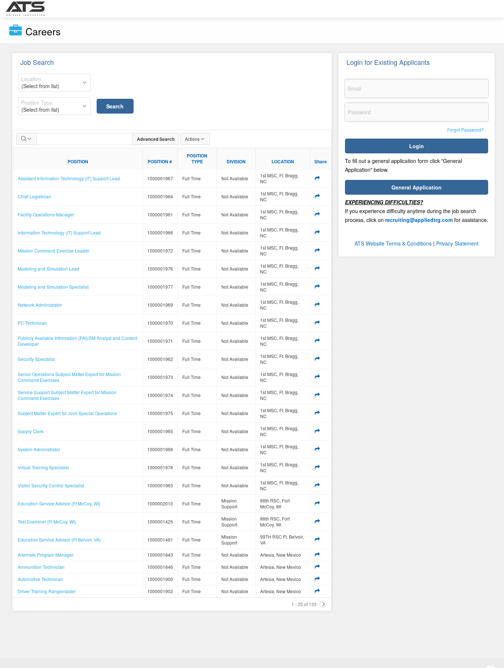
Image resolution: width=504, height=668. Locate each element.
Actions (192, 139)
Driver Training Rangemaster (47, 591)
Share (320, 161)
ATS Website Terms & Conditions (393, 243)
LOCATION (283, 161)
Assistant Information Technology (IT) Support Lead (69, 178)
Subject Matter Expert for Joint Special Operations (67, 413)
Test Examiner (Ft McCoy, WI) (47, 521)
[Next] (323, 604)
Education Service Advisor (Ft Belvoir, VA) (59, 539)
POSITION (78, 161)
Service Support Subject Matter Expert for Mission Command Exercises (67, 395)
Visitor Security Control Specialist (51, 485)
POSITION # (160, 161)
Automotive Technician (40, 579)
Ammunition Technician (41, 567)
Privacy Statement (457, 243)
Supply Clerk (31, 431)
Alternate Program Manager (45, 555)
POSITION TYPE (197, 158)
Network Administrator (40, 305)
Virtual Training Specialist (43, 467)
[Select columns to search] (26, 139)
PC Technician (32, 323)
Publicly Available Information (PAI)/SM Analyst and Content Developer (77, 341)
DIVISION (236, 161)
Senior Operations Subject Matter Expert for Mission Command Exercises (69, 377)
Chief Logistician (34, 196)
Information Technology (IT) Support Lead (59, 232)
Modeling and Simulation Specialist (53, 286)
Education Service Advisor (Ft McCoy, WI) (59, 503)
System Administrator (39, 449)
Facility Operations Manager (46, 214)
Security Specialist (36, 359)
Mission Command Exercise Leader (53, 250)
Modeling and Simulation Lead (48, 268)
